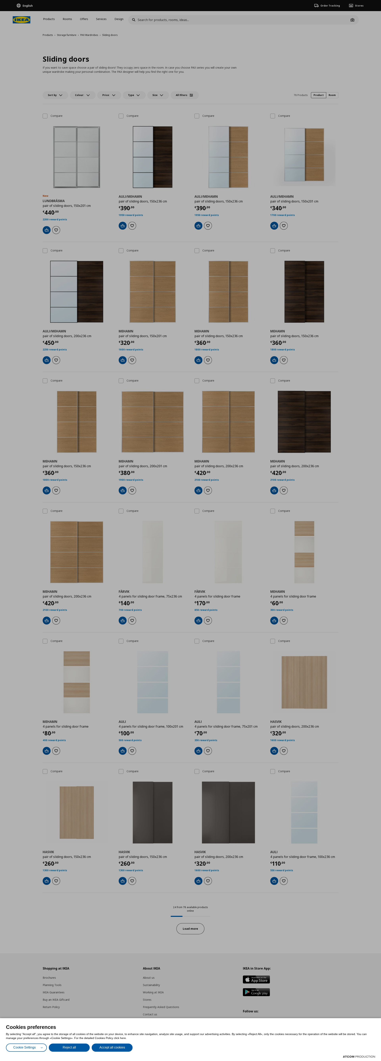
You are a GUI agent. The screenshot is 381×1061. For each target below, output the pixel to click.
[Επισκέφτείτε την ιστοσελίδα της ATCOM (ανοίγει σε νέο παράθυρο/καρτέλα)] (359, 1056)
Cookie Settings (24, 1047)
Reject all (69, 1047)
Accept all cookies (112, 1047)
